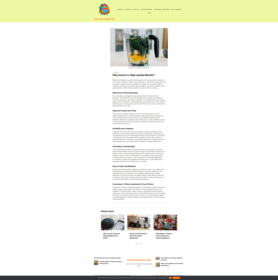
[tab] (137, 243)
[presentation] (112, 222)
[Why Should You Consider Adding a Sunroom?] (157, 258)
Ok (170, 277)
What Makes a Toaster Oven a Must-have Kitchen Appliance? (164, 236)
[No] (276, 278)
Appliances (120, 9)
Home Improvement (146, 9)
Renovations (165, 9)
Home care (136, 9)
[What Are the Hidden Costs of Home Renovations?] (157, 265)
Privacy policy (176, 277)
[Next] (175, 228)
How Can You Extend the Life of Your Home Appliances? (138, 236)
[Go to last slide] (103, 228)
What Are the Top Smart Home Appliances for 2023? (111, 236)
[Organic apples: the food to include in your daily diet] (96, 263)
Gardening (128, 9)
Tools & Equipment (176, 9)
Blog (149, 13)
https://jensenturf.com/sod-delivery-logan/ (107, 258)
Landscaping (157, 9)
